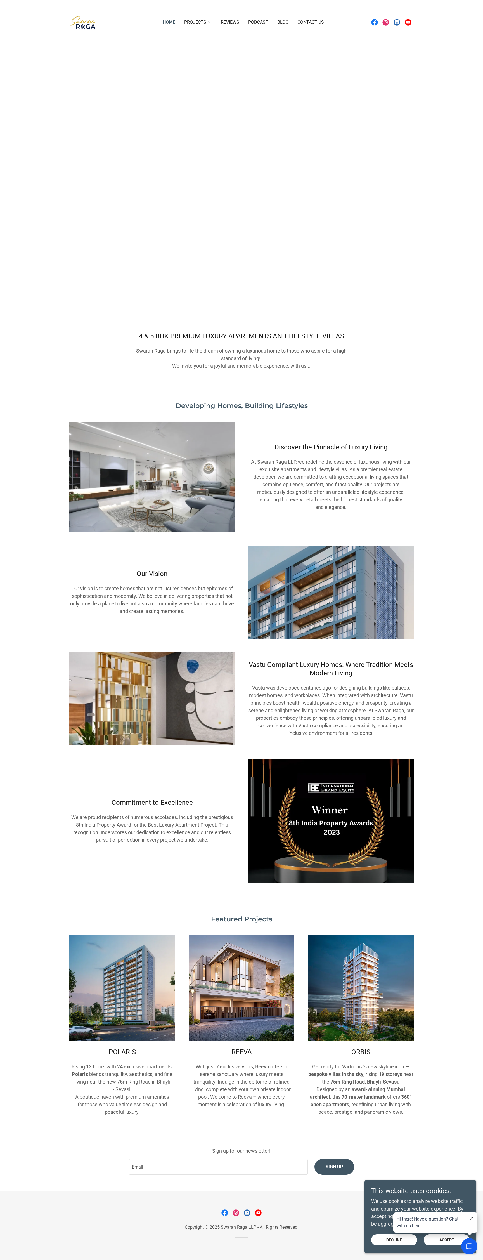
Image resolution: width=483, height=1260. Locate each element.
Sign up (334, 1166)
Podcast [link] (258, 22)
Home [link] (169, 22)
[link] (82, 22)
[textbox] (218, 1167)
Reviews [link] (230, 22)
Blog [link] (282, 22)
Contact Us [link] (310, 22)
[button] (198, 22)
